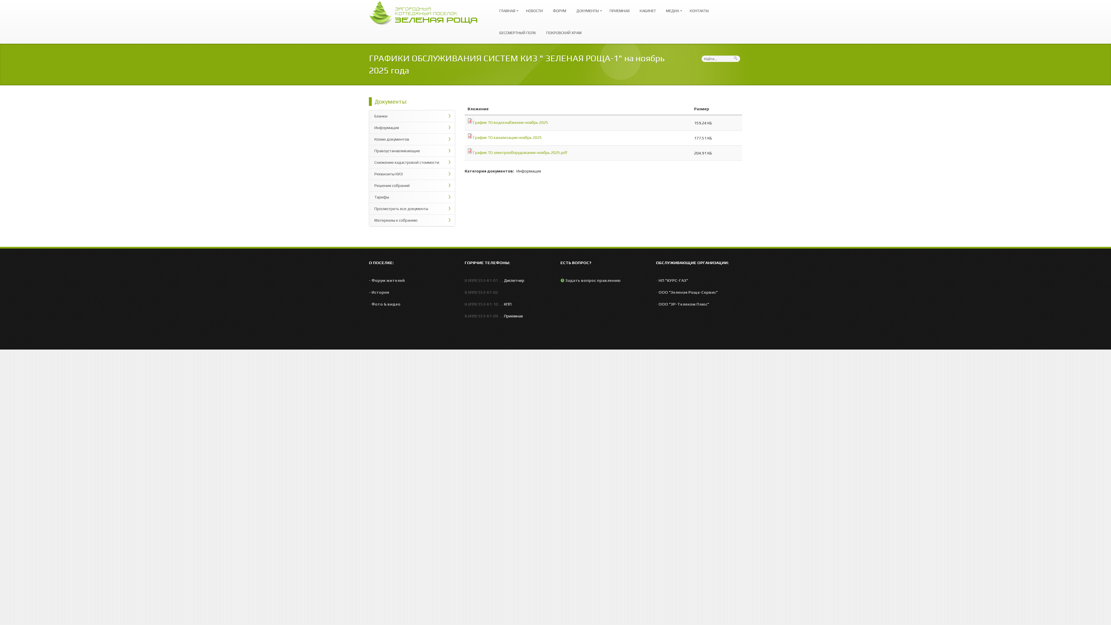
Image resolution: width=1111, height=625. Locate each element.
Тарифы (381, 197)
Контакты (699, 11)
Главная (505, 8)
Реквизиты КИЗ (388, 174)
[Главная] (426, 12)
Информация (386, 127)
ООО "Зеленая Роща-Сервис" (688, 292)
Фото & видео (385, 304)
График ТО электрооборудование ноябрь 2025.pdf (520, 152)
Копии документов (391, 139)
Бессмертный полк (517, 33)
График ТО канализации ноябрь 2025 (507, 137)
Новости (534, 11)
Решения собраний (392, 185)
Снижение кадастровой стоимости (406, 162)
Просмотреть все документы (401, 208)
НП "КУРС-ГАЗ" (673, 280)
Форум (559, 11)
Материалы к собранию (395, 220)
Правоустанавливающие (397, 150)
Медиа (671, 8)
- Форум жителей (387, 280)
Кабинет (648, 11)
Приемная (620, 11)
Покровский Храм (564, 33)
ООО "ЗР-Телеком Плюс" (683, 304)
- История (379, 292)
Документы (586, 8)
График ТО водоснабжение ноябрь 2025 (510, 122)
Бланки (380, 116)
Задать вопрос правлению (593, 280)
